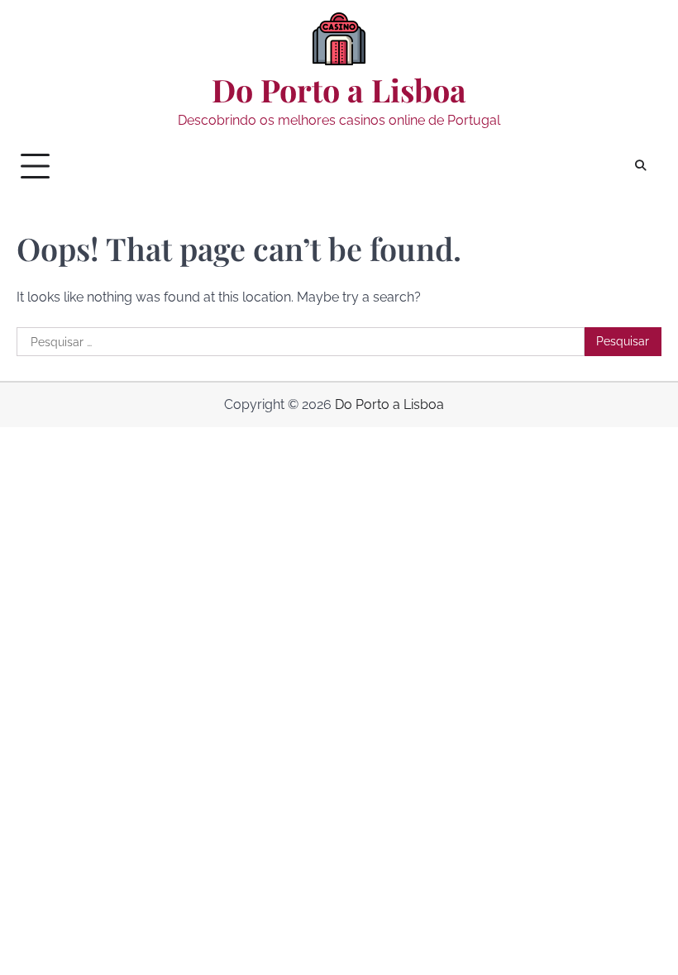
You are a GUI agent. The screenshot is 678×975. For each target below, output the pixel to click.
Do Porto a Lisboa (339, 89)
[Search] (640, 166)
